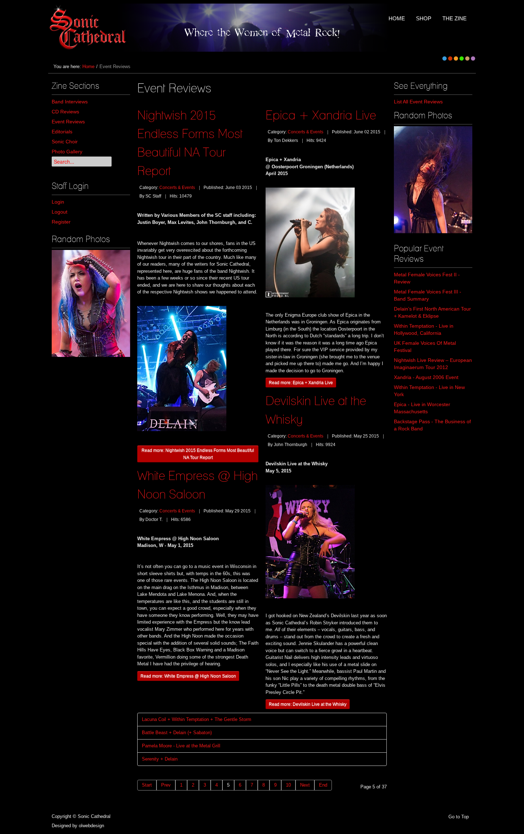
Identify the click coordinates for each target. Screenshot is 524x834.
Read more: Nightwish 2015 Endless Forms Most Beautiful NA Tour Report (198, 454)
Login (58, 202)
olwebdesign (91, 825)
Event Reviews (68, 121)
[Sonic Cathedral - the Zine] (89, 28)
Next (305, 785)
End (323, 785)
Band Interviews (70, 101)
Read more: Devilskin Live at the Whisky (307, 704)
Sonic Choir (65, 141)
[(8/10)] (433, 179)
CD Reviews (65, 111)
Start (147, 785)
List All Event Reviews (418, 101)
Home (88, 66)
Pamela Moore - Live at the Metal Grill (181, 745)
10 (288, 785)
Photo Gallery (67, 151)
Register (61, 222)
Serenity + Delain (160, 759)
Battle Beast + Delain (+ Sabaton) (177, 732)
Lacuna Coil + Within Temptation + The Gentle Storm (196, 719)
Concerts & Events (177, 187)
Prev (166, 785)
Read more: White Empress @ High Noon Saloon (188, 676)
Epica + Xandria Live (321, 114)
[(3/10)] (91, 303)
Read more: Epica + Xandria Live (301, 382)
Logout (59, 212)
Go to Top (458, 816)
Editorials (62, 131)
